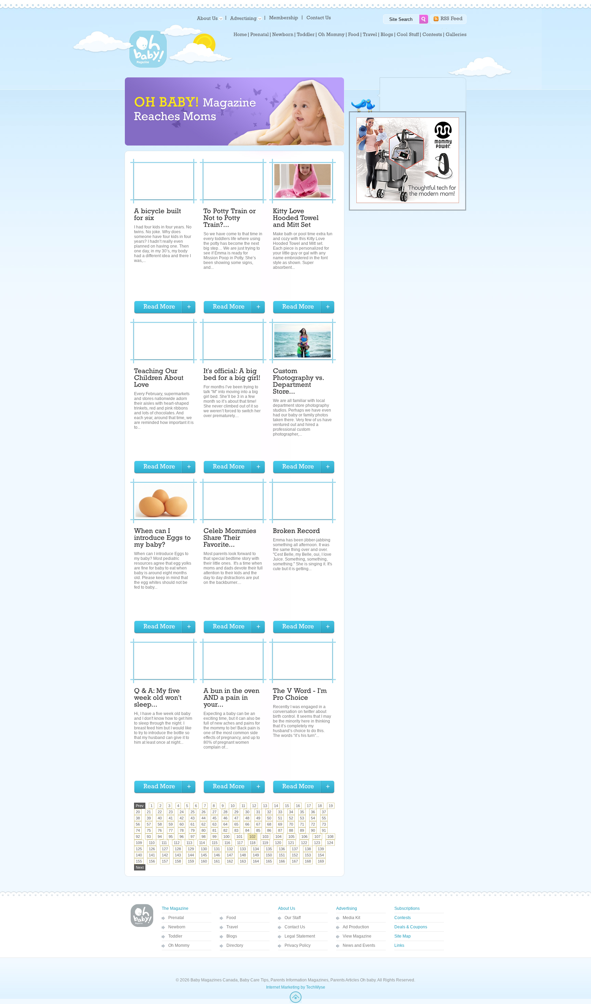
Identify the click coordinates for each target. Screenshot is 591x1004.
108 (330, 836)
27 (214, 812)
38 (138, 818)
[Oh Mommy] (331, 34)
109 (139, 843)
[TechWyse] (296, 1001)
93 (149, 836)
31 (258, 812)
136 (282, 849)
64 (225, 824)
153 (308, 855)
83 (236, 830)
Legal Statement (300, 936)
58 (160, 824)
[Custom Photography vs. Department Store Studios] (299, 382)
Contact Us (295, 927)
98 (203, 836)
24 (182, 812)
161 (217, 861)
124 (330, 843)
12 (254, 806)
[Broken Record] (296, 531)
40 (160, 818)
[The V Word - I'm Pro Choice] (301, 695)
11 (243, 806)
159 (191, 861)
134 (256, 849)
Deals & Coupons (410, 927)
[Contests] (432, 34)
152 (295, 855)
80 (203, 830)
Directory (234, 945)
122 (304, 843)
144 (191, 855)
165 (269, 861)
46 (225, 818)
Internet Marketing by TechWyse (295, 987)
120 (278, 843)
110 (152, 843)
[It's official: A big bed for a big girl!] (232, 375)
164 (256, 861)
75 (149, 830)
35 (302, 812)
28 (225, 812)
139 (321, 849)
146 (217, 855)
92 (138, 836)
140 (139, 855)
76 (160, 830)
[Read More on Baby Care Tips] (165, 307)
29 (236, 812)
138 (308, 849)
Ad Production (356, 927)
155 (139, 861)
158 (178, 861)
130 (204, 849)
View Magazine (357, 936)
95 (171, 836)
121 (291, 843)
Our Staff (293, 917)
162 (230, 861)
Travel (232, 927)
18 (320, 806)
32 (269, 812)
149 (256, 855)
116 (227, 843)
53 (302, 818)
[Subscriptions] (283, 17)
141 (152, 855)
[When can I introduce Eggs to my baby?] (163, 538)
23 (171, 812)
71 (302, 824)
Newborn (176, 927)
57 (149, 824)
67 (258, 824)
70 (291, 824)
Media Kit (351, 917)
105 (291, 836)
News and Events (359, 945)
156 (152, 861)
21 (149, 812)
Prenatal (176, 917)
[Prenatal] (259, 34)
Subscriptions (407, 908)
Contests (402, 917)
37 (324, 812)
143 (178, 855)
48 (247, 818)
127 (165, 849)
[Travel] (370, 34)
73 (324, 824)
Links (399, 945)
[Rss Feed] (452, 18)
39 (149, 818)
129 (191, 849)
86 (269, 830)
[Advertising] (245, 18)
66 (247, 824)
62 (203, 824)
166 (282, 861)
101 (239, 836)
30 (247, 812)
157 (165, 861)
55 (324, 818)
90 (313, 830)
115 (215, 843)
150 (269, 855)
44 (203, 818)
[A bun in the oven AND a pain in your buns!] (232, 698)
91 (324, 830)
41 (171, 818)
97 (193, 836)
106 (304, 836)
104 (278, 836)
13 (265, 806)
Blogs (231, 936)
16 (298, 806)
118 (252, 843)
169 (321, 861)
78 (182, 830)
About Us (286, 908)
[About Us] (209, 18)
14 (276, 806)
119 (265, 843)
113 (189, 843)
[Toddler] (306, 34)
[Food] (353, 34)
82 (225, 830)
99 (214, 836)
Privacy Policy (298, 945)
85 (258, 830)
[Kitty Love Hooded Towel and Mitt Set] (296, 218)
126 (152, 849)
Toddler (175, 936)
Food (231, 917)
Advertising (346, 908)
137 (295, 849)
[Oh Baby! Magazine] (148, 66)
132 (230, 849)
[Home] (240, 34)
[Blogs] (387, 34)
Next (140, 867)
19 (331, 806)
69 (280, 824)
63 (214, 824)
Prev (140, 806)
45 (214, 818)
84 (247, 830)
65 (236, 824)
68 (269, 824)
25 (193, 812)
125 (139, 849)
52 (291, 818)
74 (138, 830)
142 (165, 855)
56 (138, 824)
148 (243, 855)
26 (203, 812)
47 (236, 818)
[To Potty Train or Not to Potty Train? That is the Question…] (230, 218)
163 (243, 861)
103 (265, 836)
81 (214, 830)
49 (258, 818)
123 (317, 843)
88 (291, 830)
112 (177, 843)
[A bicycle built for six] (158, 215)
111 (164, 843)
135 (269, 849)
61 (193, 824)
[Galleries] (456, 34)
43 (193, 818)
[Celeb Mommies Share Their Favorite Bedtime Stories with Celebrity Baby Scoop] (230, 538)
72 (313, 824)
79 (193, 830)
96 (182, 836)
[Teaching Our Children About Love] (159, 378)
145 (204, 855)
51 (280, 818)
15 (287, 806)
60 (182, 824)
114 (202, 843)
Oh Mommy (178, 945)
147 (230, 855)
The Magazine (175, 908)
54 (313, 818)
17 (309, 806)
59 (171, 824)
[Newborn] (282, 34)
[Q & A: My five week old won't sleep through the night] (158, 698)
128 (178, 849)
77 (171, 830)
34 (291, 812)
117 (240, 843)
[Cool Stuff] (408, 34)
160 (204, 861)
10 (233, 806)
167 (295, 861)
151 (282, 855)
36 (313, 812)
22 (160, 812)
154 (321, 855)
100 (226, 836)
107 (317, 836)
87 (280, 830)
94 (160, 836)
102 (252, 836)
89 (302, 830)
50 (269, 818)
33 (280, 812)
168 (308, 861)
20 (138, 812)
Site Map (402, 936)
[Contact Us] (319, 17)
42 (182, 818)
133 (243, 849)
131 (217, 849)
